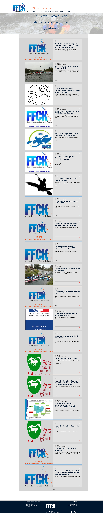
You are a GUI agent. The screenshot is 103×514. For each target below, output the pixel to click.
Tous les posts (27, 35)
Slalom (33, 35)
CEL (49, 35)
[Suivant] (97, 23)
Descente (38, 35)
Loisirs (65, 35)
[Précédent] (6, 23)
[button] (80, 36)
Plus (74, 35)
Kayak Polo (54, 35)
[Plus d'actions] (80, 41)
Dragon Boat (44, 35)
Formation (70, 35)
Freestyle (60, 35)
